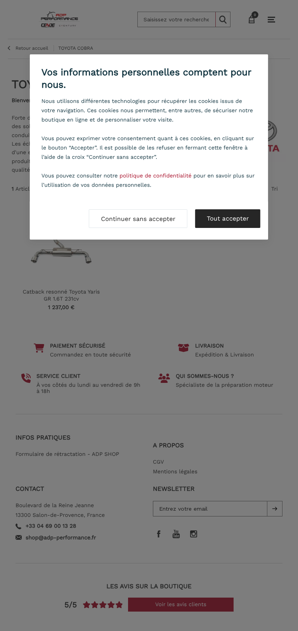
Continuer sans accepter (138, 219)
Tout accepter (228, 218)
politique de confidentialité (156, 176)
